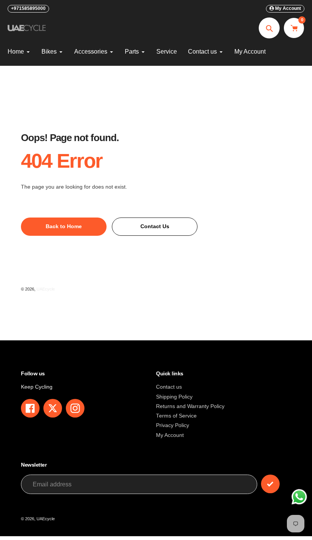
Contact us (169, 387)
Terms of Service (176, 416)
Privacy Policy (172, 425)
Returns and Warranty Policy (190, 406)
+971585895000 (28, 8)
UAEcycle (46, 289)
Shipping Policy (174, 397)
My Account (170, 435)
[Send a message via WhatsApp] (299, 497)
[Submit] (270, 484)
